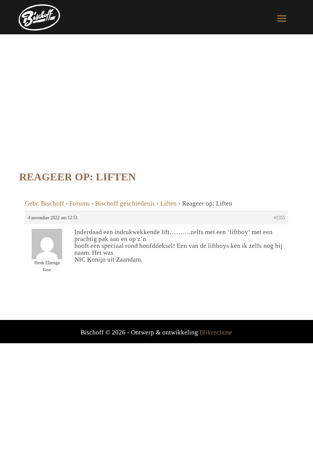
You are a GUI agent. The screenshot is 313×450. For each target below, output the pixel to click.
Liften (168, 203)
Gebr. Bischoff (44, 203)
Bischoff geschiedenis (125, 203)
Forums (79, 203)
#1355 (279, 217)
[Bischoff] (41, 17)
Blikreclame (216, 332)
